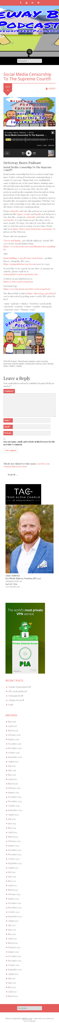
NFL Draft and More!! (18, 691)
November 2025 (14, 748)
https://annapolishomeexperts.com (19, 264)
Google (27, 214)
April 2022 (12, 938)
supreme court (40, 363)
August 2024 (13, 814)
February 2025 (14, 788)
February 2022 (14, 947)
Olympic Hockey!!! (16, 700)
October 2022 (13, 912)
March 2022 (13, 943)
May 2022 (12, 934)
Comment (9, 391)
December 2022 (14, 903)
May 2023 (12, 881)
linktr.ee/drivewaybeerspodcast (18, 281)
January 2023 (13, 898)
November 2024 (15, 801)
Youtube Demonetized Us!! (20, 687)
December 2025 (14, 743)
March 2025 (13, 783)
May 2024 (12, 828)
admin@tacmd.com (13, 581)
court (38, 361)
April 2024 (12, 832)
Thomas (50, 363)
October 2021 (13, 965)
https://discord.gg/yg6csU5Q (40, 293)
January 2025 (13, 792)
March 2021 (13, 996)
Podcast (14, 361)
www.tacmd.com (12, 586)
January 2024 (13, 845)
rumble (21, 363)
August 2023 (13, 867)
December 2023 (14, 850)
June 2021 (12, 983)
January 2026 (13, 739)
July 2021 (12, 978)
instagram (7, 363)
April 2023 (12, 885)
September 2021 (15, 969)
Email (7, 426)
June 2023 (12, 876)
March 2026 (13, 730)
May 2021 (12, 987)
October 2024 (14, 805)
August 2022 (13, 921)
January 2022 (13, 952)
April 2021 (12, 991)
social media (29, 363)
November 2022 (14, 907)
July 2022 (12, 925)
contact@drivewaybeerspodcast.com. (20, 274)
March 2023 (13, 890)
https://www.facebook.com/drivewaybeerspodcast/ (27, 289)
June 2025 (12, 770)
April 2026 (12, 726)
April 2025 (12, 779)
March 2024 (13, 836)
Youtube (10, 220)
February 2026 (14, 735)
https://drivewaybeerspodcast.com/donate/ (33, 229)
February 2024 (14, 841)
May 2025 (12, 774)
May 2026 (12, 721)
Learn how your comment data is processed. (26, 465)
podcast (15, 363)
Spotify (38, 214)
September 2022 (15, 916)
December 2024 (14, 797)
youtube (19, 366)
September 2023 (15, 863)
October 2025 (13, 752)
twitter (5, 366)
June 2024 (12, 823)
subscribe (14, 211)
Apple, (20, 214)
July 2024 (12, 819)
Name (7, 420)
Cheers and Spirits (12, 240)
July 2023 (12, 872)
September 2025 (15, 757)
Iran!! (11, 704)
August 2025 (13, 761)
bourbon (32, 361)
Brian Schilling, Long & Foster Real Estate (23, 258)
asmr (26, 361)
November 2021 (14, 960)
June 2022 (12, 929)
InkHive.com (27, 1018)
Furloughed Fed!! (16, 695)
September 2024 (15, 810)
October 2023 (13, 859)
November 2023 (14, 854)
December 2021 (14, 956)
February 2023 (14, 894)
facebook (44, 361)
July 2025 (12, 766)
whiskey (12, 366)
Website (8, 433)
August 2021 (13, 974)
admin (52, 88)
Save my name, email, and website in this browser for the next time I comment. (29, 443)
